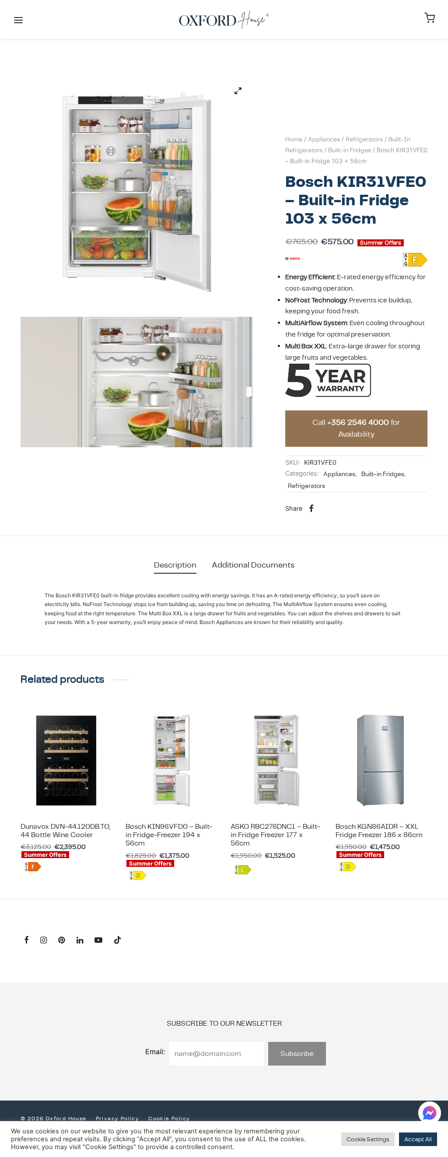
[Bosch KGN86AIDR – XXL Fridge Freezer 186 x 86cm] (381, 760)
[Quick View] (86, 795)
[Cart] (429, 18)
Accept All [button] (418, 1139)
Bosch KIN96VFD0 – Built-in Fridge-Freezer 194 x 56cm (169, 835)
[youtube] (98, 940)
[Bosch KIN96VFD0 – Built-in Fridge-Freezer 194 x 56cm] (171, 760)
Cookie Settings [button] (367, 1139)
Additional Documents (253, 565)
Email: (155, 1051)
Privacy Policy (118, 1118)
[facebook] (26, 940)
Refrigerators (364, 139)
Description (175, 565)
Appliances (324, 139)
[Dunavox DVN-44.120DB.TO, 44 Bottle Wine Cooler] (66, 760)
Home (293, 139)
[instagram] (43, 940)
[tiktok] (117, 940)
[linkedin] (80, 940)
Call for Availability (356, 428)
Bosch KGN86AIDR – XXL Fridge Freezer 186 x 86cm (379, 830)
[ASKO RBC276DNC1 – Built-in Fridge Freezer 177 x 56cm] (276, 760)
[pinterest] (61, 940)
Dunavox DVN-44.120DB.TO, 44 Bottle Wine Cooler (65, 830)
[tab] (175, 564)
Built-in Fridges (349, 150)
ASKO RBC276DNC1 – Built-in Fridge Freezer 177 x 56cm (275, 835)
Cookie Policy (169, 1118)
